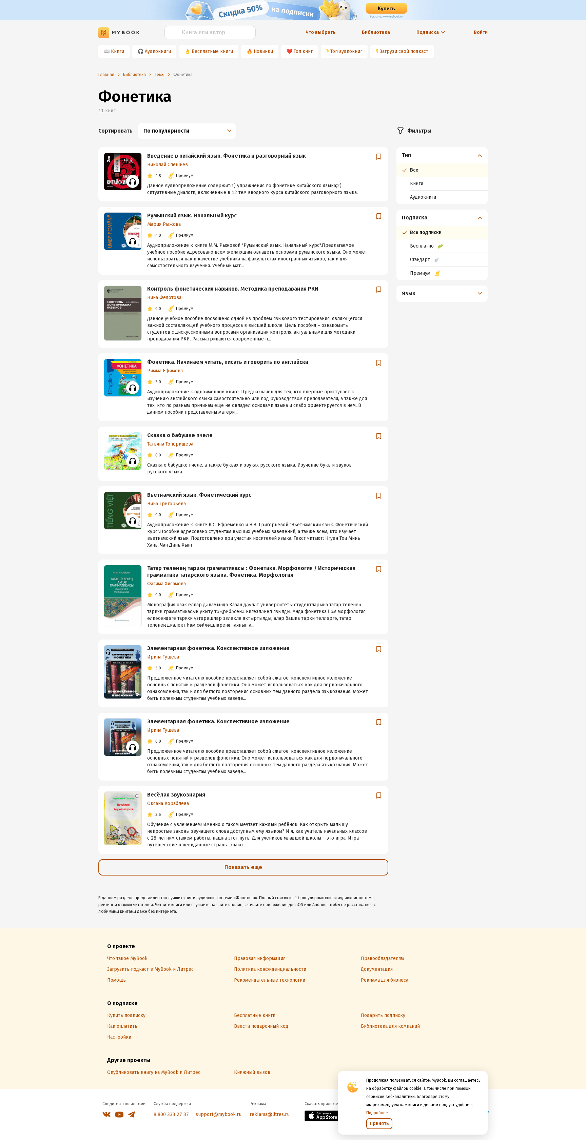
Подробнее (377, 1112)
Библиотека (376, 32)
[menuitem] (442, 175)
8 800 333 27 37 (171, 1114)
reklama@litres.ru (270, 1114)
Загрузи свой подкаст (404, 51)
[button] (442, 155)
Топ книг (303, 51)
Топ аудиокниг (346, 51)
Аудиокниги (158, 51)
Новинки (263, 51)
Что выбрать (320, 32)
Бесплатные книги (212, 51)
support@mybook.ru (218, 1114)
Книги (117, 51)
